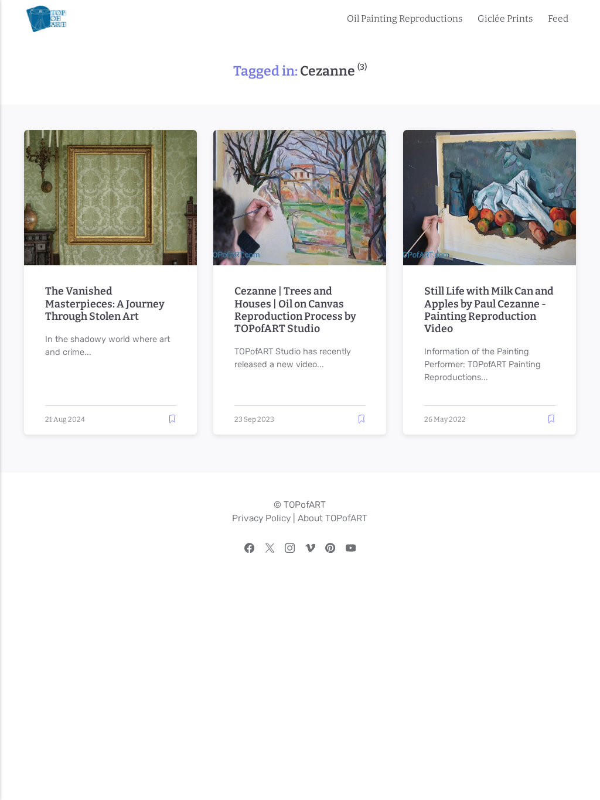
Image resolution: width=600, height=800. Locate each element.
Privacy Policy (261, 518)
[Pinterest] (330, 550)
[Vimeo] (310, 550)
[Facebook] (249, 550)
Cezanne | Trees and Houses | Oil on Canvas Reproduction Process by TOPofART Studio (295, 310)
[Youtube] (351, 550)
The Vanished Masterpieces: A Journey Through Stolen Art (104, 304)
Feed (558, 18)
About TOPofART (332, 518)
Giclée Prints (505, 18)
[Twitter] (270, 550)
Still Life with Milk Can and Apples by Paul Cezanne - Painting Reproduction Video (488, 310)
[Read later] (172, 419)
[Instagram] (290, 550)
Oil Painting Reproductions (404, 18)
